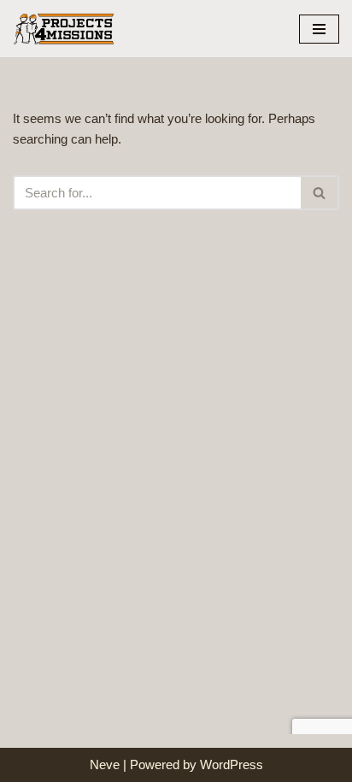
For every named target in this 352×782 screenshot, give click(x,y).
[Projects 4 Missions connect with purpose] (64, 28)
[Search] (320, 192)
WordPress (231, 764)
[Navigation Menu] (319, 29)
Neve (105, 764)
